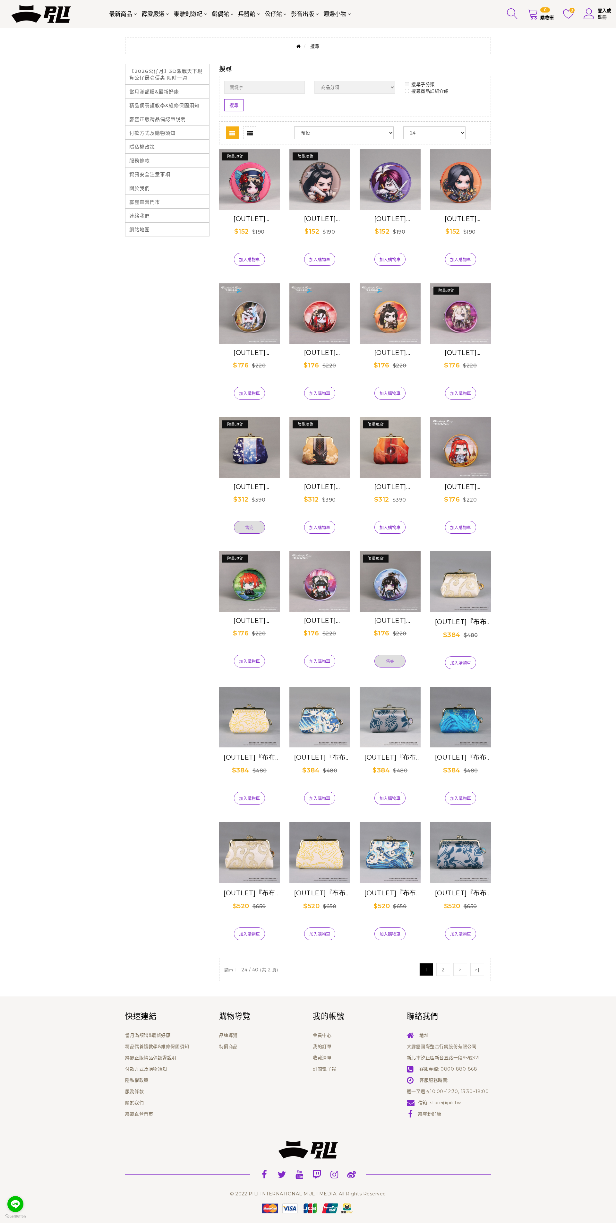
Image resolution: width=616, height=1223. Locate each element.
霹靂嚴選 (153, 14)
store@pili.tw (445, 1103)
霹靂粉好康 (429, 1114)
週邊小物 (334, 14)
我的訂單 (322, 1046)
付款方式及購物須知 (152, 133)
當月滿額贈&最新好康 (154, 92)
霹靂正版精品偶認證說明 (157, 119)
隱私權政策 (142, 147)
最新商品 (120, 14)
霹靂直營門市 (144, 202)
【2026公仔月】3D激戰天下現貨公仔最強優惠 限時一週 (165, 74)
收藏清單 (322, 1058)
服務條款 (139, 161)
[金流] (308, 1208)
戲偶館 (220, 14)
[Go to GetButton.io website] (15, 1216)
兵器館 (246, 14)
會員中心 (322, 1035)
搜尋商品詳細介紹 (430, 91)
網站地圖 (139, 230)
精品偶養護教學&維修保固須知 (164, 105)
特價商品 (228, 1046)
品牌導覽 (228, 1035)
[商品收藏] (249, 249)
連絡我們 (139, 216)
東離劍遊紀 (188, 14)
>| (477, 970)
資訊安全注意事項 (149, 174)
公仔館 (273, 14)
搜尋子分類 (423, 84)
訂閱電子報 (324, 1069)
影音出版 (302, 14)
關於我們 (139, 188)
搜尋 (315, 46)
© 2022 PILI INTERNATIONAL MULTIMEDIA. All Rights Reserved (308, 1194)
